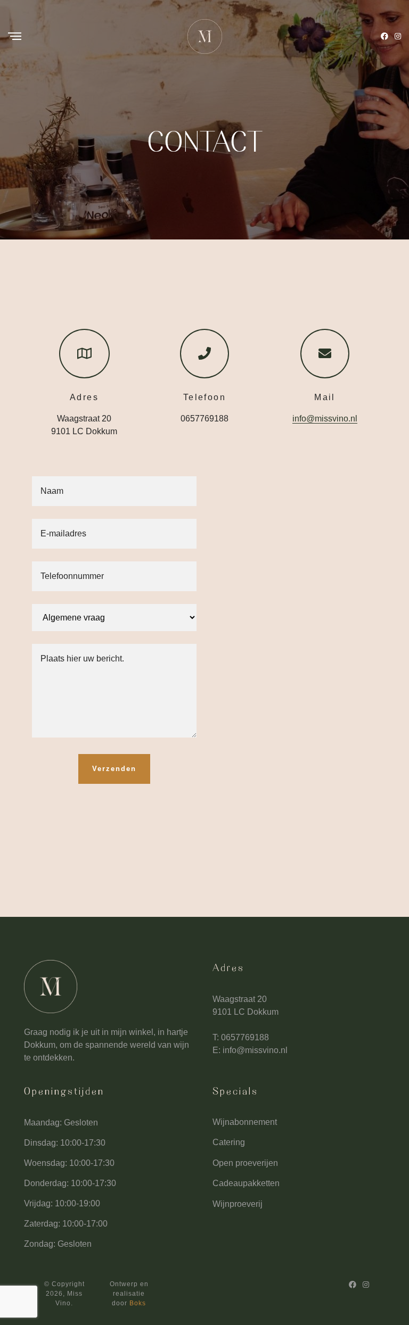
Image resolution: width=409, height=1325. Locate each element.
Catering (228, 1142)
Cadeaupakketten (246, 1183)
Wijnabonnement (244, 1122)
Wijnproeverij (237, 1203)
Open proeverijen (245, 1162)
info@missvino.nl (324, 418)
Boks (137, 1303)
